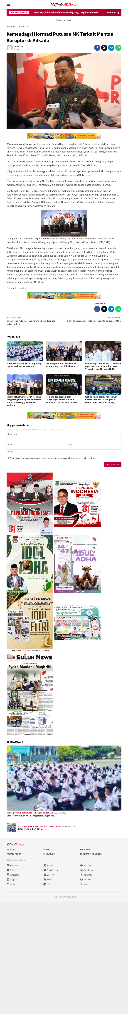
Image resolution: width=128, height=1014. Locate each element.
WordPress (88, 870)
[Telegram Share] (111, 48)
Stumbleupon (52, 870)
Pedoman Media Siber (91, 854)
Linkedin (50, 875)
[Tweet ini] (104, 48)
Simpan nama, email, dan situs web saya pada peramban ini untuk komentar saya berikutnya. (53, 458)
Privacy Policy (14, 854)
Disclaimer (49, 854)
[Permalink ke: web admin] (10, 47)
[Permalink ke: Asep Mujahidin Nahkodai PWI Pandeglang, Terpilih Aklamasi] (64, 351)
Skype (49, 879)
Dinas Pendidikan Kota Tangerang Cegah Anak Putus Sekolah (24, 365)
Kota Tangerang (20, 813)
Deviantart (88, 875)
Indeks (46, 849)
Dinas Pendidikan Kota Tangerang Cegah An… (31, 815)
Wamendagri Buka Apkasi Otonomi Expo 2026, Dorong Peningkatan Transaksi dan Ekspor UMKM (103, 366)
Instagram (14, 875)
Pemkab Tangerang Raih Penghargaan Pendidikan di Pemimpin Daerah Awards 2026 (61, 399)
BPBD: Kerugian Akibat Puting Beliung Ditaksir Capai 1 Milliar (94, 319)
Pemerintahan (35, 813)
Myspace (13, 879)
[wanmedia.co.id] (63, 4)
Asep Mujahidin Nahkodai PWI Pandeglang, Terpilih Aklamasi (34, 12)
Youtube (87, 879)
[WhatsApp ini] (118, 48)
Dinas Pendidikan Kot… (30, 829)
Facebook (14, 865)
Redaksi (11, 849)
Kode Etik (85, 849)
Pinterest (87, 865)
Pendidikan (48, 813)
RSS (85, 884)
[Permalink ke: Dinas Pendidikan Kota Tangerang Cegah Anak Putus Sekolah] (25, 351)
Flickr (49, 884)
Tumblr (13, 870)
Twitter (50, 865)
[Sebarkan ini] (97, 48)
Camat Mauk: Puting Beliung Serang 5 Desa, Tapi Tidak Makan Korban (31, 321)
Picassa (13, 884)
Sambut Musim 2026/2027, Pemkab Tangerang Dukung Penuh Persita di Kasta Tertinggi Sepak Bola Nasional (24, 401)
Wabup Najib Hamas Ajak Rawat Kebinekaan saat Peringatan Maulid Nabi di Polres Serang (101, 399)
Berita (9, 813)
